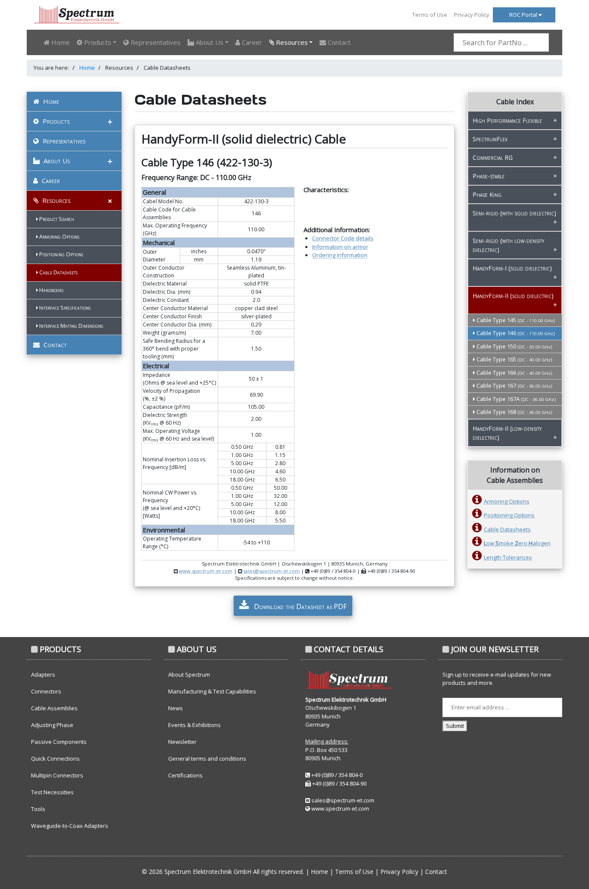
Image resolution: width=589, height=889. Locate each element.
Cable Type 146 (515, 333)
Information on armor (340, 247)
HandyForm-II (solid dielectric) (513, 296)
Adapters (43, 674)
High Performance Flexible (507, 120)
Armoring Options (58, 236)
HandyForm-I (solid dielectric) (512, 268)
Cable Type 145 (515, 320)
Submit (455, 726)
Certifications (185, 775)
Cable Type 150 (513, 346)
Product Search (56, 219)
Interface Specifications (64, 307)
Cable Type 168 (513, 412)
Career (251, 42)
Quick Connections (55, 758)
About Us (56, 160)
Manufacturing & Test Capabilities (212, 691)
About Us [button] (208, 42)
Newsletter (182, 742)
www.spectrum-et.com (205, 571)
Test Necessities (52, 792)
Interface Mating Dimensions (70, 325)
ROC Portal (524, 15)
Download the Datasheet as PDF (299, 606)
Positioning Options (60, 254)
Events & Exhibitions (194, 725)
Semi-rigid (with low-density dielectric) (508, 245)
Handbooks (50, 290)
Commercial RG (493, 157)
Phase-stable (488, 176)
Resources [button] (291, 42)
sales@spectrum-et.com (271, 571)
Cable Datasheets (58, 272)
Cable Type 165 (513, 359)
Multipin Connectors (57, 775)
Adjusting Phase (52, 725)
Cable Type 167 (513, 385)
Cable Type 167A (515, 399)
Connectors (46, 691)
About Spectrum (189, 674)
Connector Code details (342, 238)
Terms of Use (429, 15)
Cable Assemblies (54, 708)
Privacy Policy (471, 15)
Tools (38, 809)
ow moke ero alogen (517, 543)
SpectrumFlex (490, 139)
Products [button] (96, 42)
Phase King (487, 194)
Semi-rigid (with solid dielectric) (514, 213)
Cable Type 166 (513, 372)
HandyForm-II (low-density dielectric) (507, 432)
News (175, 708)
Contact (338, 42)
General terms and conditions (207, 758)
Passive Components (59, 742)
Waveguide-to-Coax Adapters (69, 826)
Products (55, 121)
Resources (55, 200)
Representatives (155, 42)
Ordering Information (339, 255)
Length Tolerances (508, 557)
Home (60, 42)
